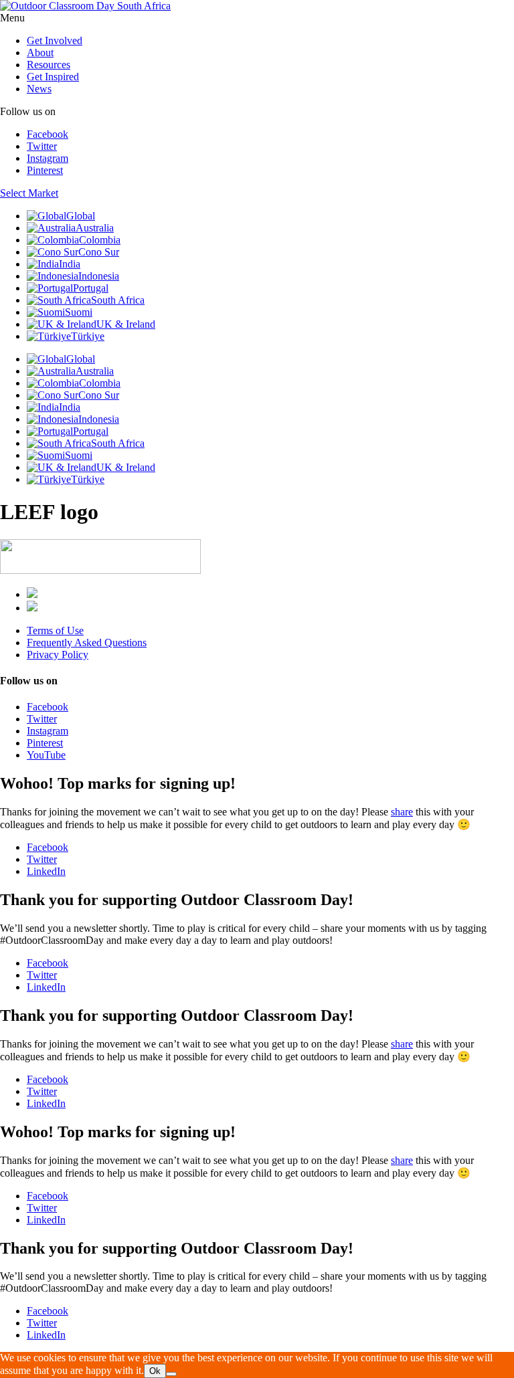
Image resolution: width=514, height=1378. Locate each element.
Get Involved (54, 40)
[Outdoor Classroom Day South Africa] (85, 5)
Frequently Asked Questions (87, 642)
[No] (171, 1374)
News (39, 88)
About (40, 52)
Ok (155, 1371)
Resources (48, 64)
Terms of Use (55, 630)
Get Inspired (53, 76)
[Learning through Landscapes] (32, 594)
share (402, 811)
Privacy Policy (57, 654)
